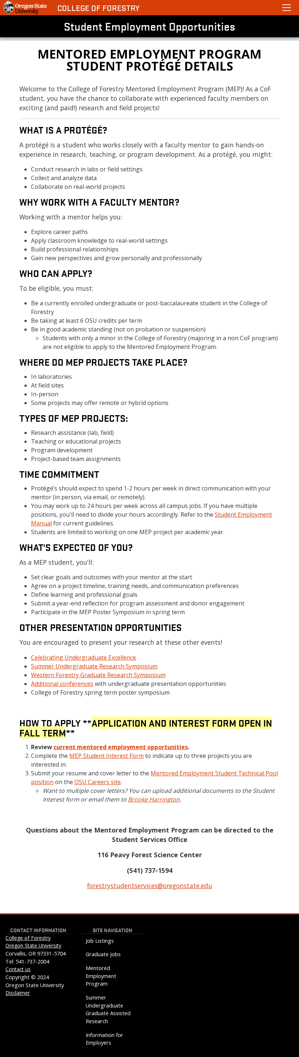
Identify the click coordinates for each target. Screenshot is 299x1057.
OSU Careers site (97, 782)
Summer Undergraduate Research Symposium (94, 666)
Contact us (18, 969)
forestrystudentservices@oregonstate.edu (149, 885)
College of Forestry (98, 8)
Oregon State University (33, 945)
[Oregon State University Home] (25, 7)
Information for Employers (104, 1039)
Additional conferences (62, 684)
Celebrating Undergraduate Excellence (83, 657)
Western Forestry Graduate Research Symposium (98, 675)
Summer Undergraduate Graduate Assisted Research (108, 1009)
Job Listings (100, 940)
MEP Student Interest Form (106, 756)
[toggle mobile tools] (287, 7)
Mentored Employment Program (101, 976)
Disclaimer (17, 992)
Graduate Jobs (103, 954)
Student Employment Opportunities (149, 26)
